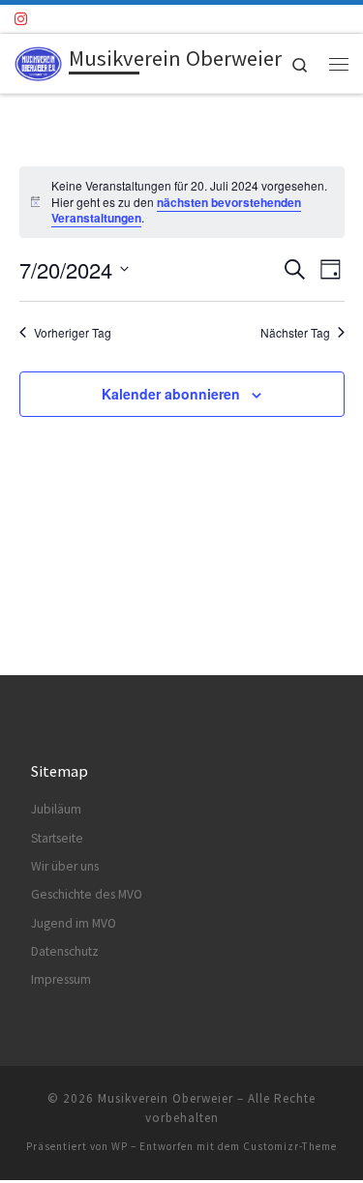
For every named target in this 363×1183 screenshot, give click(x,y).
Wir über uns (65, 866)
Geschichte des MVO (86, 894)
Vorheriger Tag (72, 332)
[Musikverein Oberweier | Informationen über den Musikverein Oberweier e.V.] (38, 60)
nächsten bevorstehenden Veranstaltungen (176, 210)
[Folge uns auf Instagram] (21, 19)
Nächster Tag (295, 332)
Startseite (57, 838)
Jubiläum (56, 809)
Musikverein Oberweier (165, 1098)
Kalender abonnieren (171, 393)
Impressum (61, 979)
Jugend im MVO (73, 923)
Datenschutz (65, 951)
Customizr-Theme (290, 1146)
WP (119, 1146)
